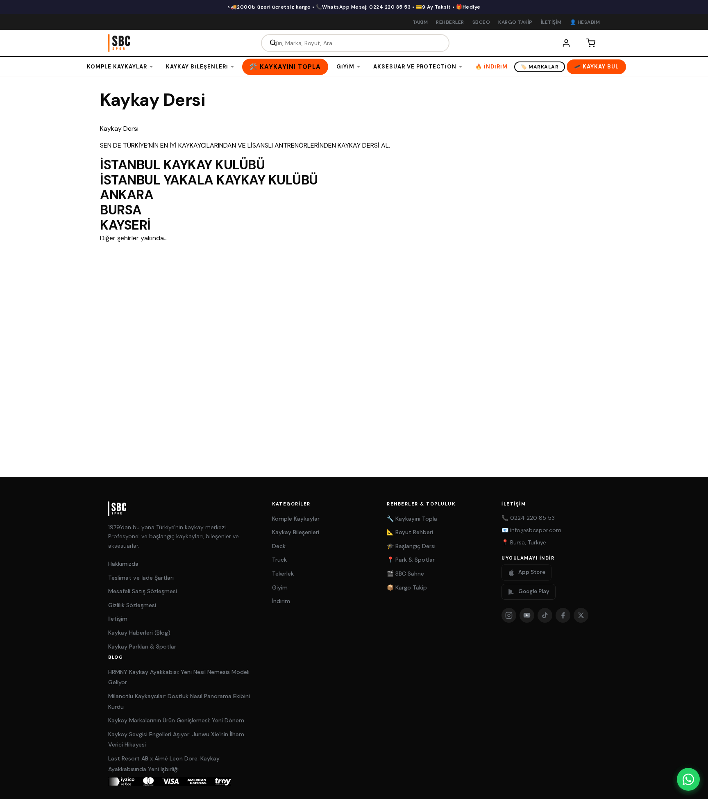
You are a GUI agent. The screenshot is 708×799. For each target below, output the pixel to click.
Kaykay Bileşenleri (197, 66)
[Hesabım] (566, 43)
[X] (581, 615)
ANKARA (126, 194)
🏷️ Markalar (539, 67)
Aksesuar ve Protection (414, 66)
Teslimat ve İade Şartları (141, 577)
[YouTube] (527, 615)
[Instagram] (509, 615)
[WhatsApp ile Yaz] (688, 779)
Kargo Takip (515, 22)
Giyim (345, 66)
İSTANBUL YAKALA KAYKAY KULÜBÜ (209, 180)
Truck (279, 559)
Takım (420, 22)
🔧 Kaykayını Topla (412, 518)
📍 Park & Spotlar (411, 559)
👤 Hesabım (585, 22)
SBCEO (481, 22)
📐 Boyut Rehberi (410, 532)
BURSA (121, 210)
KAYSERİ (125, 225)
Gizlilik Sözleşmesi (132, 605)
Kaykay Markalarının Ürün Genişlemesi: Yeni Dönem (176, 720)
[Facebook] (563, 615)
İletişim (551, 22)
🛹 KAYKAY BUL (596, 66)
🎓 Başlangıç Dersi (411, 546)
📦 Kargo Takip (407, 587)
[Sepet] (591, 43)
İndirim (281, 601)
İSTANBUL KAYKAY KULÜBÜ (182, 164)
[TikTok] (545, 615)
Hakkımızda (123, 563)
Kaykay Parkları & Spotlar (142, 646)
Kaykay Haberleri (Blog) (139, 632)
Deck (279, 546)
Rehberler (450, 22)
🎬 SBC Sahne (405, 573)
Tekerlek (283, 573)
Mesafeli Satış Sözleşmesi (142, 591)
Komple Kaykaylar (117, 66)
